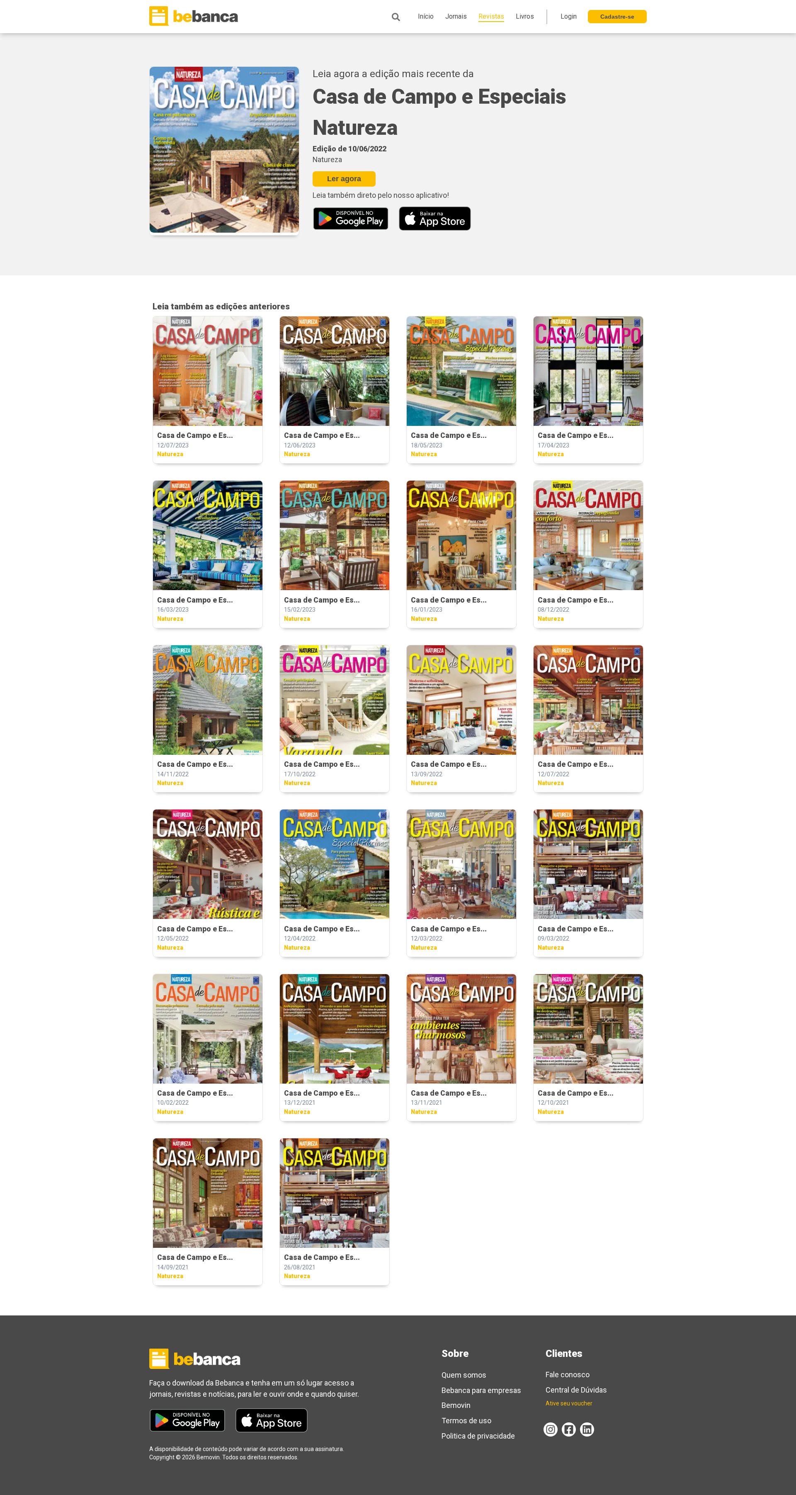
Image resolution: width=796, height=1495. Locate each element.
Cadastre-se (617, 16)
